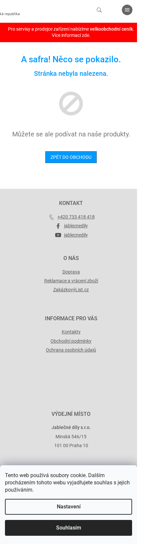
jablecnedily (76, 225)
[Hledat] (99, 9)
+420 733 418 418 (76, 216)
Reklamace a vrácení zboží (71, 280)
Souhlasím (68, 528)
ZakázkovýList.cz (71, 289)
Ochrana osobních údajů (71, 350)
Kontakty (71, 331)
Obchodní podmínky (71, 341)
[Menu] (127, 9)
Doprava (71, 271)
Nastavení (69, 506)
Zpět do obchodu (71, 157)
